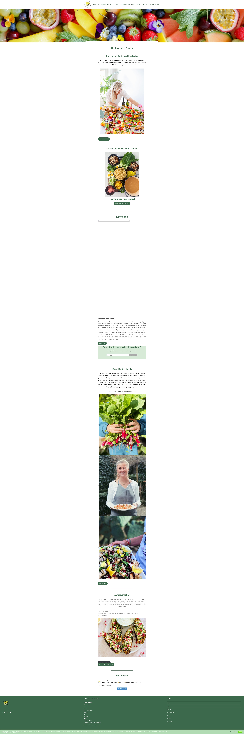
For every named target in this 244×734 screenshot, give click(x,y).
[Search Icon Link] (146, 4)
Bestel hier (102, 343)
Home (168, 703)
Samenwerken (125, 4)
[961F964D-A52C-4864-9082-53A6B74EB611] (122, 174)
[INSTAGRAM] (7, 712)
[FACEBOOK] (2, 712)
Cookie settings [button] (233, 731)
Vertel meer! (102, 583)
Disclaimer (169, 721)
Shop (117, 4)
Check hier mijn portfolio (106, 664)
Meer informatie (103, 139)
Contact (139, 4)
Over (133, 4)
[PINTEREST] (5, 712)
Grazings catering (99, 4)
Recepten (110, 4)
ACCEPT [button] (240, 731)
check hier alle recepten (122, 203)
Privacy (169, 718)
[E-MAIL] (10, 712)
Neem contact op (104, 662)
